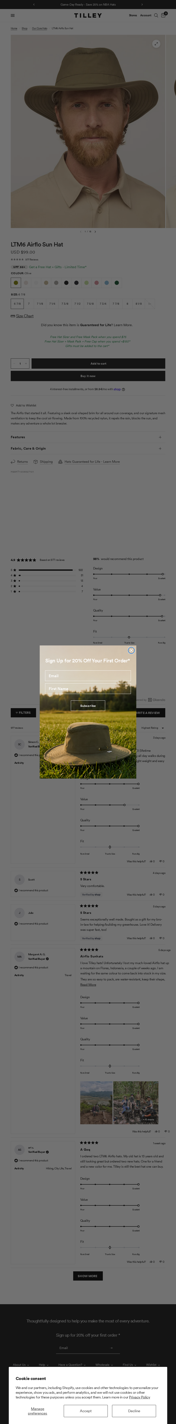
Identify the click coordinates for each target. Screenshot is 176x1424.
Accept (86, 1411)
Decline (134, 1411)
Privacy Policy (139, 1397)
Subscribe (88, 705)
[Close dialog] (131, 650)
